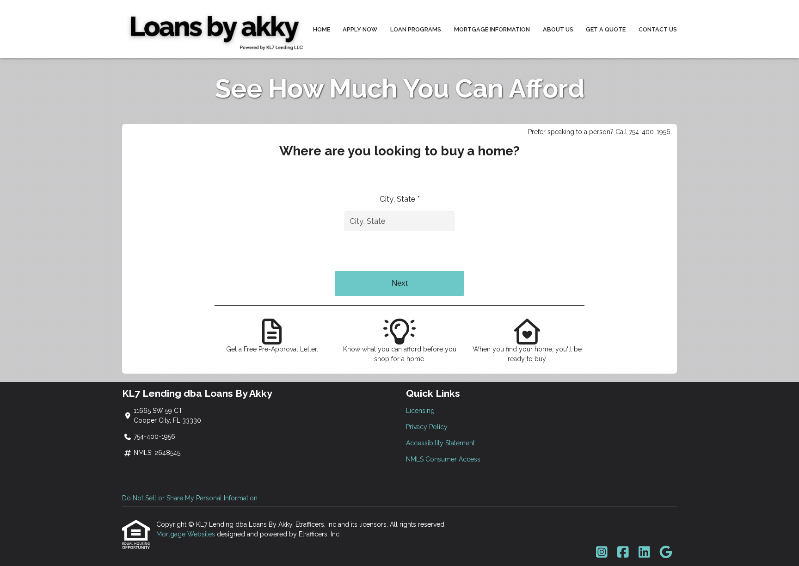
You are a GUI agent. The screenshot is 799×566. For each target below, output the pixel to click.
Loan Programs (415, 29)
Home (321, 29)
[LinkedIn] (644, 553)
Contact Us (658, 29)
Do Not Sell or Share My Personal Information (190, 498)
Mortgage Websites (186, 534)
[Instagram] (602, 553)
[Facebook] (623, 553)
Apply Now (360, 29)
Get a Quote (606, 29)
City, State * (400, 198)
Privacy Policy (427, 427)
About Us (558, 29)
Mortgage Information (492, 29)
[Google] (666, 553)
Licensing (420, 410)
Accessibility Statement (440, 443)
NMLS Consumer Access (443, 459)
